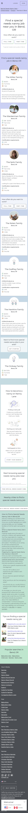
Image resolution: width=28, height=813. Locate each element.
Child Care (4, 658)
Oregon (13, 10)
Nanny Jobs (18, 658)
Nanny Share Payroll (7, 680)
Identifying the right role (15, 631)
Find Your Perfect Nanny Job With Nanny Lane (16, 627)
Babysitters (15, 656)
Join (23, 3)
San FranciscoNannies (8, 754)
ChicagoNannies (6, 759)
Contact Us (4, 777)
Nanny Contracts (6, 685)
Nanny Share (5, 675)
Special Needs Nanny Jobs (9, 8)
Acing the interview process (16, 638)
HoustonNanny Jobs (7, 742)
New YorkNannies (7, 762)
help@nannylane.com (8, 798)
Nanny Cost (5, 722)
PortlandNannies (6, 764)
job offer (12, 607)
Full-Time (7, 41)
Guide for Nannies (6, 692)
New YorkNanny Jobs (8, 737)
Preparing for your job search (16, 624)
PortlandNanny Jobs (7, 739)
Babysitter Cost (6, 717)
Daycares (4, 715)
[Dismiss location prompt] (25, 802)
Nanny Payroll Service (8, 677)
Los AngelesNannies (7, 757)
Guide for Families (7, 690)
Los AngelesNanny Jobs (9, 732)
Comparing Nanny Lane (8, 695)
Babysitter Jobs (6, 656)
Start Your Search (14, 460)
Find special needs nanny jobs (14, 489)
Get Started (14, 349)
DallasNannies (6, 769)
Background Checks (7, 682)
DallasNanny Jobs (7, 744)
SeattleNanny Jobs (7, 747)
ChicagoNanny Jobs (7, 734)
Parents (3, 672)
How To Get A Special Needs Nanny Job (16, 634)
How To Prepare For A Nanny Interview (16, 641)
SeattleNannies (6, 772)
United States (5, 10)
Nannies (11, 658)
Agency (3, 687)
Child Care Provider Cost (9, 719)
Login (15, 3)
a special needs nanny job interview (13, 559)
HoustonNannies (6, 767)
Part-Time (20, 41)
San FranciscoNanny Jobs (9, 729)
